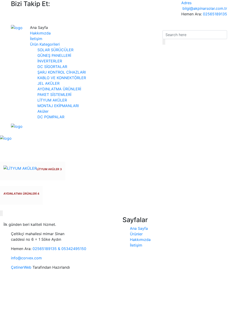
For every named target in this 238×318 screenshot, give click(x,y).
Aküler (43, 111)
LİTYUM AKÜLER (52, 100)
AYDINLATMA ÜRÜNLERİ (59, 89)
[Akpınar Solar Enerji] (17, 27)
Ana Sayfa (139, 228)
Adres (186, 2)
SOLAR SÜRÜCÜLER (55, 49)
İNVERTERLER (49, 61)
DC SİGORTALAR (52, 66)
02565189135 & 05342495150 (59, 248)
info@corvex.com (26, 258)
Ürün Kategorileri (45, 44)
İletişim (36, 38)
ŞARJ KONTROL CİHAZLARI (61, 72)
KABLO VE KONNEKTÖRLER (61, 77)
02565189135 (215, 14)
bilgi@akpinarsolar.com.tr (204, 8)
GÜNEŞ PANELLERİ (54, 55)
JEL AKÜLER (48, 83)
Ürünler (136, 234)
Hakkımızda (40, 33)
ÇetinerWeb (21, 267)
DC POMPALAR (50, 117)
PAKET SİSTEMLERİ (54, 94)
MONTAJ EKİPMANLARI (58, 105)
